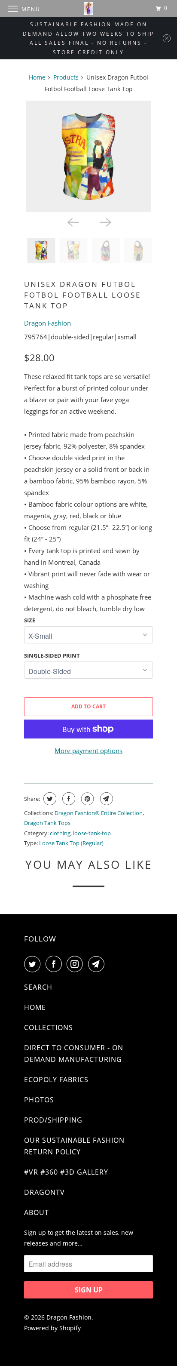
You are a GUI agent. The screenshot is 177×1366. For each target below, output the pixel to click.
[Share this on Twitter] (48, 798)
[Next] (104, 221)
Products (66, 77)
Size (29, 620)
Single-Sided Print (52, 655)
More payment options (88, 750)
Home (37, 77)
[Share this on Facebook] (67, 798)
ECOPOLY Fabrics (56, 1079)
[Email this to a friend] (105, 798)
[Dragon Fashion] (88, 8)
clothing (60, 833)
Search (38, 987)
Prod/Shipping (53, 1120)
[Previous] (72, 221)
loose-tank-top (92, 833)
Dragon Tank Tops (47, 823)
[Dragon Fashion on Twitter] (34, 964)
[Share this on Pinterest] (86, 798)
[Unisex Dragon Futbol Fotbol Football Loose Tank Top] (88, 156)
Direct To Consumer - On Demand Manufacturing (73, 1053)
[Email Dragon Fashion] (98, 964)
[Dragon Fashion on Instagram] (76, 964)
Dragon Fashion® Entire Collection (99, 813)
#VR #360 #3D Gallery (66, 1172)
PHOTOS (39, 1099)
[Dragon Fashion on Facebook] (55, 964)
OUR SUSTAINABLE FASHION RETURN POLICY (74, 1146)
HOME (35, 1007)
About (36, 1212)
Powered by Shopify (52, 1328)
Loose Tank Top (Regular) (71, 843)
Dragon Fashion (47, 323)
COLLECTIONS (48, 1027)
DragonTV (44, 1192)
